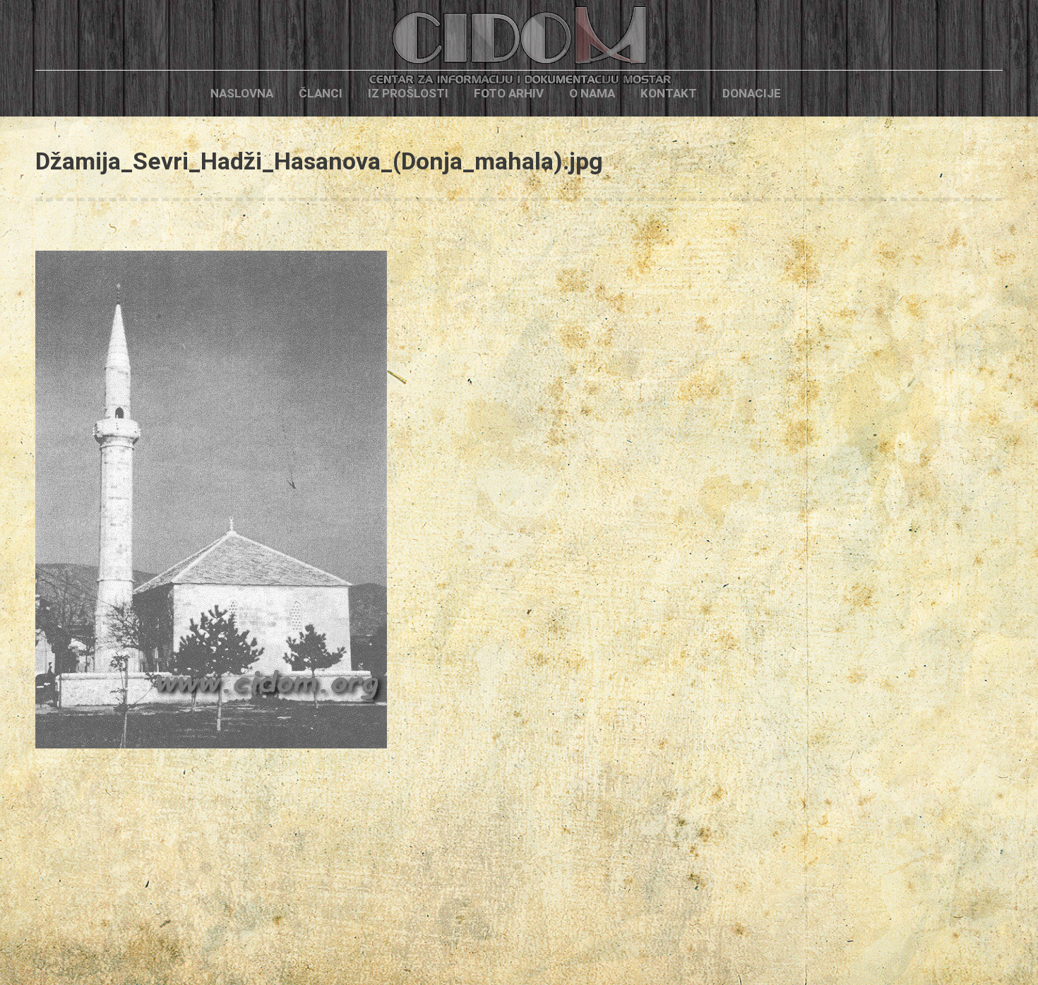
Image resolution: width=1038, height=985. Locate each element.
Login (817, 93)
